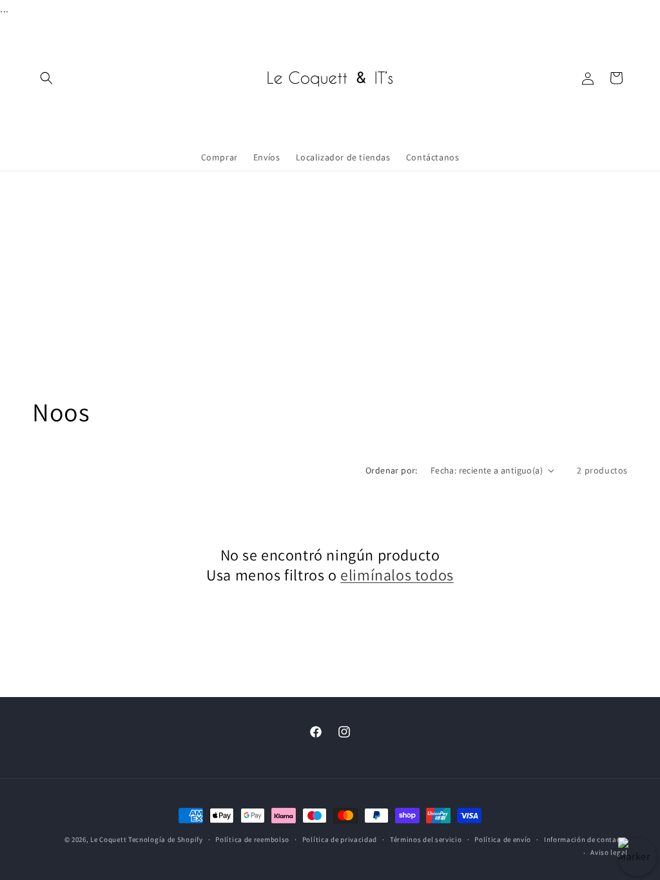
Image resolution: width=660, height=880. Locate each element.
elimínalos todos (397, 575)
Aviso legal (609, 852)
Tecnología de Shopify (165, 839)
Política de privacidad (339, 839)
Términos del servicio (426, 839)
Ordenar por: (391, 470)
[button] (46, 78)
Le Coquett (108, 839)
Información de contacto (586, 839)
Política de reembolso (252, 839)
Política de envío (502, 839)
